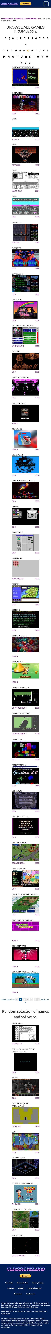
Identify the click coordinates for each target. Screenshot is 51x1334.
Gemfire (16, 584)
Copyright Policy (34, 1288)
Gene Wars (17, 791)
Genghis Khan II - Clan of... (24, 894)
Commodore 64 (19, 708)
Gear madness (18, 403)
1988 (37, 268)
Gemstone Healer (20, 688)
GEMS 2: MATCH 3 (19, 636)
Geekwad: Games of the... (24, 481)
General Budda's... (20, 817)
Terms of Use (22, 1283)
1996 (37, 346)
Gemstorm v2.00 (19, 765)
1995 (37, 760)
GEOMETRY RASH (19, 946)
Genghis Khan (18, 868)
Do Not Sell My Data (31, 1307)
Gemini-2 (16, 610)
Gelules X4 (17, 532)
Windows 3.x (18, 346)
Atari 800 (16, 165)
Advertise (18, 1294)
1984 (37, 191)
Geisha (15, 507)
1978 (37, 1126)
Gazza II (15, 351)
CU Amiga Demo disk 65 (22, 1184)
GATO (14, 119)
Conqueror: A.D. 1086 (21, 1209)
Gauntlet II (17, 274)
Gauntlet (16, 222)
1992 (37, 320)
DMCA (21, 1288)
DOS (14, 88)
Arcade (15, 243)
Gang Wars (17, 1023)
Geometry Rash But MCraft (25, 972)
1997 (37, 1152)
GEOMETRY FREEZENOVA (22, 920)
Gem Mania (17, 558)
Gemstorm (17, 739)
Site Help (9, 1283)
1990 (37, 527)
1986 (37, 294)
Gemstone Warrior (21, 713)
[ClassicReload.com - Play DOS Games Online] (9, 3)
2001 (37, 966)
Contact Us (30, 1294)
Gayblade (16, 300)
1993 (37, 113)
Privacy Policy (37, 1283)
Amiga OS (16, 1204)
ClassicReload (7, 19)
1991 (37, 88)
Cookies (10, 1288)
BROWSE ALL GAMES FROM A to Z (27, 19)
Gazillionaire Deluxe (22, 326)
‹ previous (10, 999)
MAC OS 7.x (17, 191)
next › (43, 999)
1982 (37, 1256)
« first (4, 999)
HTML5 (15, 424)
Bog (13, 1132)
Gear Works (17, 455)
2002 (37, 941)
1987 (37, 165)
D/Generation (18, 1158)
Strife (15, 1078)
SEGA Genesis (18, 863)
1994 (37, 1204)
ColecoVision (18, 1256)
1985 (37, 139)
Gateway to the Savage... (23, 67)
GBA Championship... (21, 377)
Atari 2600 (16, 1126)
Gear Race (17, 429)
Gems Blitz (17, 662)
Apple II (15, 139)
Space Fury (17, 1235)
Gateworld (17, 93)
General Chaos (19, 843)
